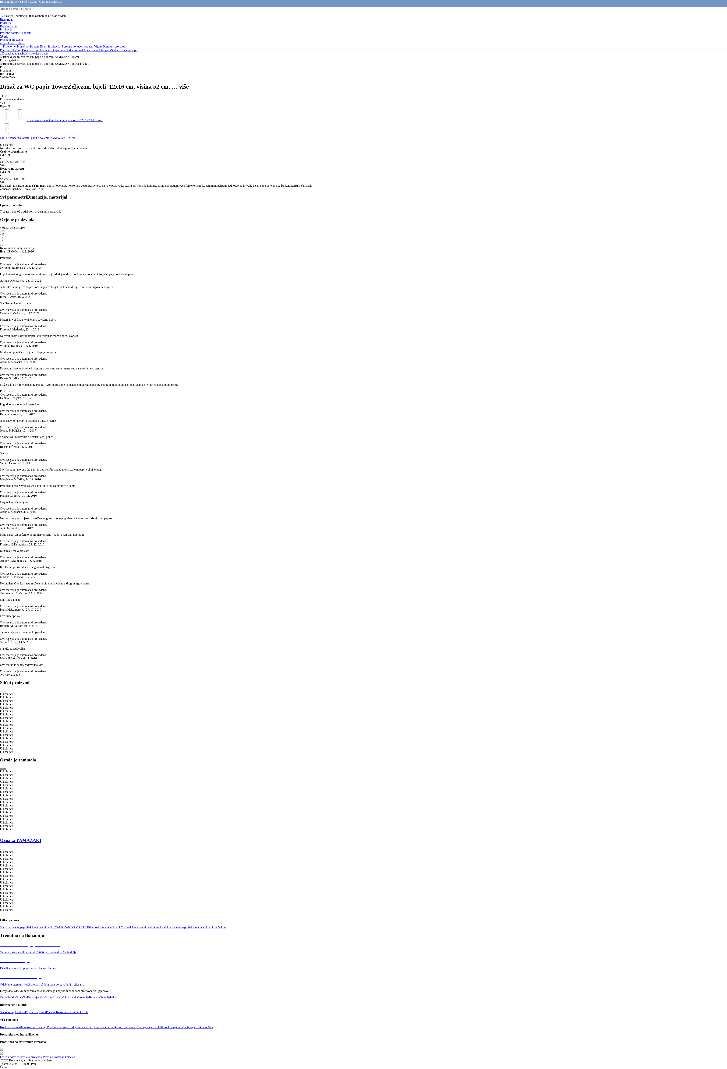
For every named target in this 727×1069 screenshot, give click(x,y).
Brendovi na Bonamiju (33, 1027)
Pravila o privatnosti (31, 1057)
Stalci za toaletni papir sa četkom (206, 927)
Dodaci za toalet (75, 50)
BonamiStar (206, 1027)
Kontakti (5, 1027)
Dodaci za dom (31, 50)
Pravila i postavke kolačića (59, 1057)
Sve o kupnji (7, 1012)
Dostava (20, 1012)
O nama (15, 1027)
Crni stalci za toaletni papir (137, 927)
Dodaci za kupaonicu (53, 50)
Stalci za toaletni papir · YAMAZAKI (48, 927)
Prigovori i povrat (35, 1012)
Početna (4, 50)
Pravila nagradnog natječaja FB (143, 1027)
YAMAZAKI (79, 927)
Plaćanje (51, 1012)
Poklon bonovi (56, 1027)
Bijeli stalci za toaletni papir (104, 927)
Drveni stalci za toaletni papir (170, 927)
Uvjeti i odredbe (9, 1057)
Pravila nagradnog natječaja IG (180, 1027)
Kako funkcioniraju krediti (72, 1012)
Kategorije (15, 50)
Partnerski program (88, 1027)
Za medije (71, 1027)
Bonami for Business (111, 1027)
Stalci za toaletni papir (124, 50)
